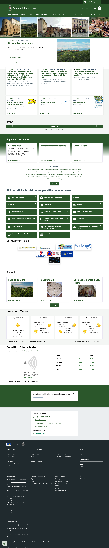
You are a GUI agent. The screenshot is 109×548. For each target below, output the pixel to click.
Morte (35, 176)
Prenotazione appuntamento (62, 489)
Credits (34, 542)
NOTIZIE (12, 40)
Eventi (81, 466)
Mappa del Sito (46, 542)
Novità (23, 15)
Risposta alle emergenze (41, 179)
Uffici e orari (9, 510)
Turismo (71, 179)
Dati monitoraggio (10, 542)
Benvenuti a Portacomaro (21, 43)
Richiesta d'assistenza (60, 490)
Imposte (65, 174)
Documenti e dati (10, 456)
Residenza (77, 176)
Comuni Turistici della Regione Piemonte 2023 (42, 483)
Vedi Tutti (54, 184)
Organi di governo (10, 461)
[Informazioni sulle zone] (31, 351)
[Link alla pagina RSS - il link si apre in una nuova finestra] (87, 8)
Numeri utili (9, 513)
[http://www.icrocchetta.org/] (27, 248)
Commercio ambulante (42, 171)
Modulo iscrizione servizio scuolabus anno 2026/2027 (15, 103)
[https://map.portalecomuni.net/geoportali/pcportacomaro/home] (49, 254)
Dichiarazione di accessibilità (38, 476)
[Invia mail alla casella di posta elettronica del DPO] (14, 521)
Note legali (58, 479)
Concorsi (76, 171)
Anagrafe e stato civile (36, 454)
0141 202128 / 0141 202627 (18, 482)
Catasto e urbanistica (36, 459)
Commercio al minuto (31, 171)
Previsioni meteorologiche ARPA (36, 342)
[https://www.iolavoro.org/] (41, 254)
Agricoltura (46, 169)
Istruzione (70, 174)
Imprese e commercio (60, 454)
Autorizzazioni (34, 456)
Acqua (41, 169)
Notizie (81, 454)
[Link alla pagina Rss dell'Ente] (81, 476)
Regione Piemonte (12, 2)
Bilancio (68, 169)
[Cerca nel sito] (98, 8)
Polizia (54, 176)
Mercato (31, 176)
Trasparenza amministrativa (70, 15)
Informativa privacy (60, 476)
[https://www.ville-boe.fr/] (46, 248)
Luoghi (81, 464)
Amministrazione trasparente (62, 483)
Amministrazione (13, 15)
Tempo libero (55, 179)
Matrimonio (80, 174)
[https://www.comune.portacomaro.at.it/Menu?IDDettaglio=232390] (54, 260)
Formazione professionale (40, 174)
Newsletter (82, 478)
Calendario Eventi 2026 (47, 102)
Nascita (39, 176)
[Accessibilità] (4, 543)
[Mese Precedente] (12, 126)
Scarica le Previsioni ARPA (16, 342)
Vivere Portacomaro (41, 15)
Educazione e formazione (37, 461)
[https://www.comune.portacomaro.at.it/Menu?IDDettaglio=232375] (67, 254)
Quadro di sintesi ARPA (32, 382)
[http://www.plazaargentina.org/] (65, 247)
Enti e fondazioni (10, 459)
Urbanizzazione (83, 15)
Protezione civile (70, 176)
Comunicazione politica (67, 171)
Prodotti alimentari (61, 176)
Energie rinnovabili (30, 174)
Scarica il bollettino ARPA (16, 382)
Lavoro (75, 174)
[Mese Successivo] (96, 126)
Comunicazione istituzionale (55, 171)
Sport (50, 179)
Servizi (30, 15)
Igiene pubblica (51, 174)
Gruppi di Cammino (79, 102)
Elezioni (80, 171)
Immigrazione (59, 174)
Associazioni (62, 169)
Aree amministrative (11, 454)
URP (7, 508)
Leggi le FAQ (58, 485)
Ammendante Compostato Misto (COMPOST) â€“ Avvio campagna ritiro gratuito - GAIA (86, 73)
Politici (8, 466)
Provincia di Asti (35, 481)
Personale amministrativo (12, 463)
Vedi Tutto (54, 305)
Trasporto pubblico (63, 179)
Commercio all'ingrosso (76, 169)
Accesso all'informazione (33, 169)
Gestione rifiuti (56, 15)
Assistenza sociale (54, 169)
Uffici (7, 468)
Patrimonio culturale (47, 176)
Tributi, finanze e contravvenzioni (63, 456)
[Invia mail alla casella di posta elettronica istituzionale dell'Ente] (18, 486)
